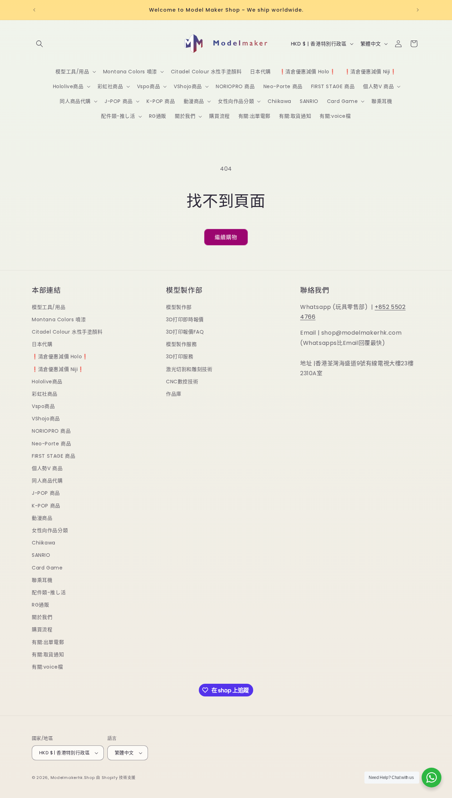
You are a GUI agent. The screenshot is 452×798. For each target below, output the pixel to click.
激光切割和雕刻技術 (189, 369)
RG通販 (40, 604)
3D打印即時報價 (185, 319)
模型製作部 (179, 307)
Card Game (47, 567)
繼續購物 (226, 237)
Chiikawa (43, 542)
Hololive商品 (47, 381)
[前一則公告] (34, 10)
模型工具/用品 (48, 307)
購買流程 (42, 629)
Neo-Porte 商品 (51, 443)
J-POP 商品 (46, 493)
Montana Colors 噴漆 (59, 319)
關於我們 (42, 617)
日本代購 (42, 344)
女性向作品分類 (50, 530)
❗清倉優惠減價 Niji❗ (58, 369)
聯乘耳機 (42, 580)
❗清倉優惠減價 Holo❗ (60, 356)
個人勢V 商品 (47, 468)
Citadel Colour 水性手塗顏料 (67, 331)
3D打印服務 (180, 356)
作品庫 (174, 393)
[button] (39, 43)
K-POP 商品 (46, 505)
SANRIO (41, 555)
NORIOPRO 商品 (51, 430)
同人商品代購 (47, 480)
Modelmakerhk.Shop (72, 777)
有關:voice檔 (47, 666)
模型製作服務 (181, 344)
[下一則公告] (418, 10)
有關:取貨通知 (48, 654)
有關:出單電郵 (48, 642)
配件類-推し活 (49, 592)
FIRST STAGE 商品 (53, 455)
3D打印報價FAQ (185, 331)
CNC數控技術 (182, 381)
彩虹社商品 (45, 393)
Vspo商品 (43, 406)
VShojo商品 (46, 418)
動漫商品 (42, 518)
